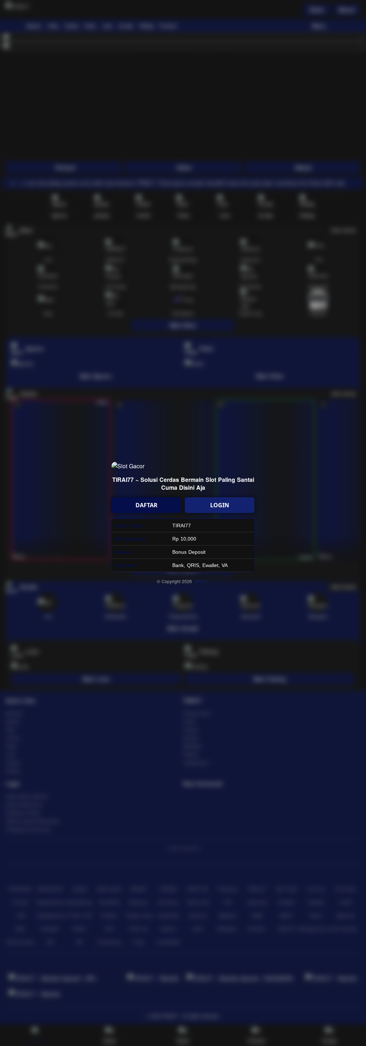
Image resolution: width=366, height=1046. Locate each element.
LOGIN (219, 505)
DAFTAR (146, 505)
